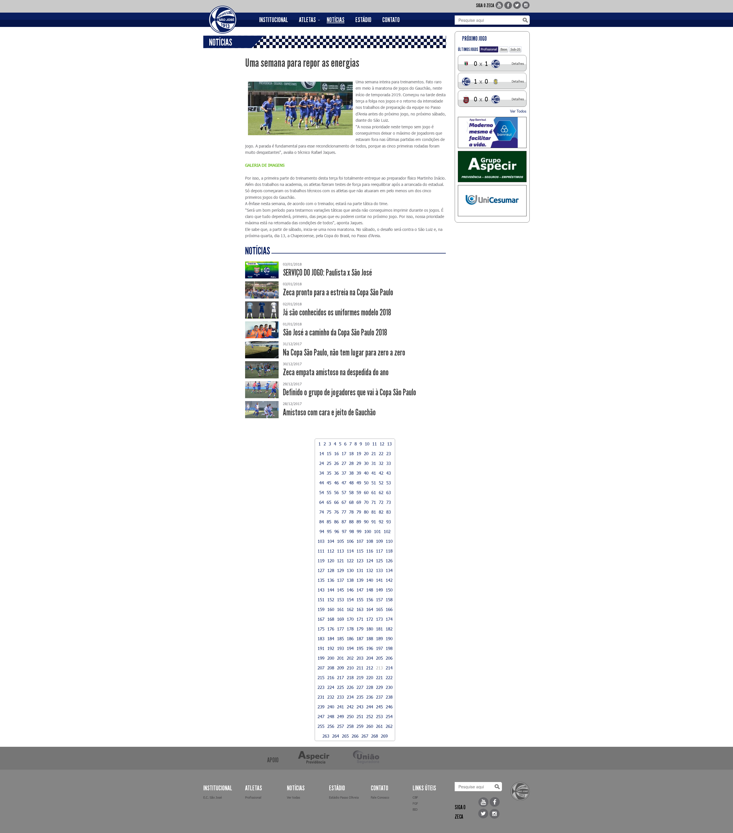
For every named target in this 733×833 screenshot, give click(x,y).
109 (379, 541)
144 (330, 589)
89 (358, 521)
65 (329, 502)
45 (329, 482)
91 (373, 521)
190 (389, 638)
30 (366, 463)
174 (389, 619)
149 (379, 589)
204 (369, 658)
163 (359, 609)
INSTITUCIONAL (273, 20)
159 (321, 609)
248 (330, 716)
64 (321, 502)
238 (389, 697)
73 (388, 502)
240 (330, 706)
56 (336, 492)
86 (336, 521)
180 (369, 628)
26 (336, 463)
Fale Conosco (380, 797)
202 (350, 658)
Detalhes (518, 63)
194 (350, 648)
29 (358, 463)
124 (369, 560)
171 (359, 619)
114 (350, 550)
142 (389, 580)
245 (379, 706)
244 (369, 706)
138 (350, 580)
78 (351, 511)
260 (369, 726)
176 (330, 628)
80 (366, 511)
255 (321, 726)
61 (373, 492)
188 (369, 638)
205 (379, 658)
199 (321, 658)
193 (340, 648)
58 (351, 492)
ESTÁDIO (363, 20)
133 (379, 570)
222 (389, 677)
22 (381, 453)
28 (351, 463)
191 (321, 648)
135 (321, 580)
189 (379, 638)
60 (366, 492)
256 (330, 726)
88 (351, 521)
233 (340, 697)
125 (379, 560)
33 (388, 463)
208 (330, 667)
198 (389, 648)
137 (340, 580)
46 (336, 482)
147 (359, 589)
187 (359, 638)
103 (321, 541)
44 (321, 482)
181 (379, 628)
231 (321, 697)
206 (389, 658)
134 (389, 570)
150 (389, 589)
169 (340, 619)
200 (330, 658)
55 (329, 492)
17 (344, 453)
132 (369, 570)
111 (321, 550)
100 (367, 531)
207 (321, 667)
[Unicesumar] (492, 200)
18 (351, 453)
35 (329, 473)
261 (379, 726)
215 (321, 677)
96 (336, 531)
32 (381, 463)
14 (321, 453)
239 (321, 706)
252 (369, 716)
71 (373, 502)
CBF (415, 797)
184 (330, 638)
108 (369, 541)
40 (366, 473)
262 (389, 726)
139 (359, 580)
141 (379, 580)
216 (330, 677)
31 (373, 463)
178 (350, 628)
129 (340, 570)
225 (340, 687)
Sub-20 (515, 49)
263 (325, 735)
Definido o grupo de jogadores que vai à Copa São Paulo (349, 392)
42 (381, 473)
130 (350, 570)
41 (373, 473)
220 (369, 677)
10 (367, 443)
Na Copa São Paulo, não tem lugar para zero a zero (344, 352)
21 (373, 453)
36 (336, 473)
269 (384, 735)
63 (388, 492)
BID (415, 809)
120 (330, 560)
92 (381, 521)
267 (364, 735)
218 (350, 677)
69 (358, 502)
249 (340, 716)
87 (344, 521)
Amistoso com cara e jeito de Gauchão (329, 412)
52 (381, 482)
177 (340, 628)
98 (351, 531)
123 (359, 560)
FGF (415, 803)
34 (321, 473)
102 (387, 531)
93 (388, 521)
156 (369, 599)
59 (358, 492)
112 (330, 550)
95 (329, 531)
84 (321, 521)
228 (369, 687)
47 (344, 482)
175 (321, 628)
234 (350, 697)
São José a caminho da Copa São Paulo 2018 (335, 332)
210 (350, 667)
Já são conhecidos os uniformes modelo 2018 (337, 312)
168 (330, 619)
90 (366, 521)
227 (359, 687)
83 (388, 511)
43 (388, 473)
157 (379, 599)
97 (344, 531)
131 (359, 570)
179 (359, 628)
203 (359, 658)
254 (389, 716)
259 (359, 726)
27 (344, 463)
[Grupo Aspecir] (492, 166)
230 (389, 687)
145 (340, 589)
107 (359, 541)
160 (330, 609)
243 (359, 706)
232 (330, 697)
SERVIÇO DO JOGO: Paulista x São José (327, 272)
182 (389, 628)
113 (340, 550)
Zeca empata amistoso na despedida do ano (336, 372)
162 (350, 609)
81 (373, 511)
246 (389, 706)
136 (330, 580)
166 (389, 609)
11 (374, 443)
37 (344, 473)
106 (350, 541)
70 (366, 502)
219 (359, 677)
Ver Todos (518, 111)
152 (330, 599)
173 (379, 619)
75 (329, 511)
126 (389, 560)
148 (369, 589)
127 (321, 570)
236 (369, 697)
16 (336, 453)
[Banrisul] (492, 132)
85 (329, 521)
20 (366, 453)
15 (329, 453)
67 (344, 502)
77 (344, 511)
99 (359, 531)
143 (321, 589)
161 (340, 609)
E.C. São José (212, 797)
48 (351, 482)
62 (381, 492)
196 (369, 648)
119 (321, 560)
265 (345, 735)
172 (369, 619)
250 (350, 716)
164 (369, 609)
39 (358, 473)
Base (504, 49)
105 (340, 541)
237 (379, 697)
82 (381, 511)
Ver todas (293, 797)
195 (359, 648)
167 (321, 619)
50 (366, 482)
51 (373, 482)
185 (340, 638)
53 (388, 482)
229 (379, 687)
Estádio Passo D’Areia (344, 797)
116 (369, 550)
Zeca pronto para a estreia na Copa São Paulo (338, 292)
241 (340, 706)
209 (340, 667)
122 (350, 560)
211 (359, 667)
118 (389, 550)
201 (340, 658)
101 (377, 531)
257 (340, 726)
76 (336, 511)
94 (322, 531)
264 (335, 735)
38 (351, 473)
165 (379, 609)
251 (359, 716)
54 (321, 492)
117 (379, 550)
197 (379, 648)
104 (330, 541)
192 (330, 648)
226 (350, 687)
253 (379, 716)
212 (369, 667)
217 (340, 677)
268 (374, 735)
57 (344, 492)
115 (359, 550)
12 (382, 443)
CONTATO (391, 20)
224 (330, 687)
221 (379, 677)
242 (350, 706)
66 (336, 502)
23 (388, 453)
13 (389, 443)
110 (389, 541)
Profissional (489, 49)
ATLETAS (307, 20)
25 (329, 463)
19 (358, 453)
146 (350, 589)
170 (350, 619)
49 (358, 482)
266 (355, 735)
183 (321, 638)
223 (321, 687)
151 (321, 599)
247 (321, 716)
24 (321, 463)
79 (358, 511)
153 (340, 599)
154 (350, 599)
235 (359, 697)
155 (359, 599)
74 (321, 511)
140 (369, 580)
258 (350, 726)
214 (389, 667)
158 (389, 599)
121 (340, 560)
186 (350, 638)
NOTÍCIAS (335, 20)
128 (330, 570)
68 (351, 502)
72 (381, 502)
